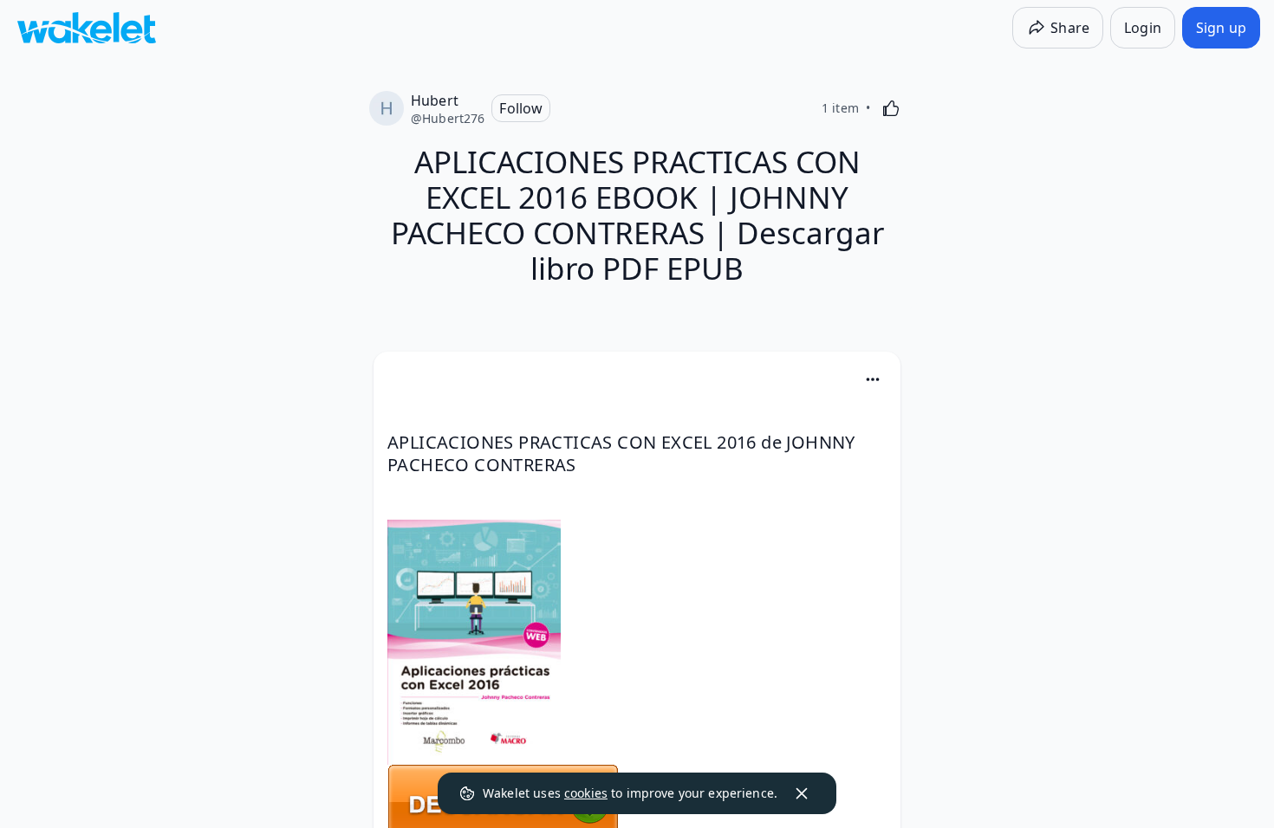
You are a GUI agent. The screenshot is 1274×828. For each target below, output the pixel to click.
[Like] (891, 108)
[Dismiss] (802, 793)
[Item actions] (873, 379)
